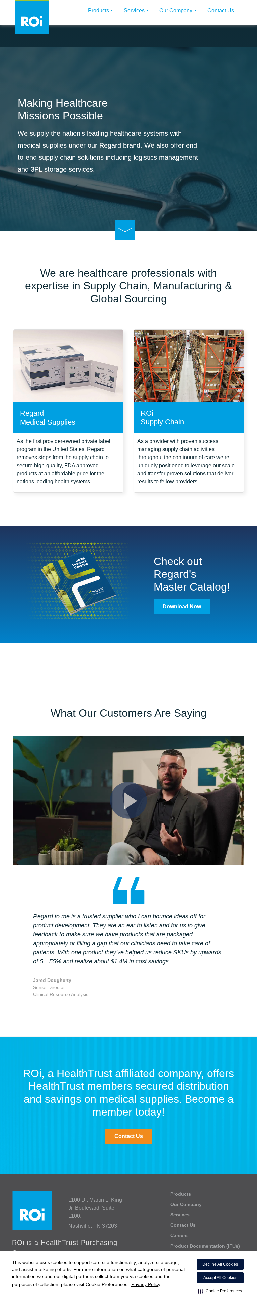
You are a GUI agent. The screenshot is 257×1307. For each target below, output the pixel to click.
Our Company (175, 10)
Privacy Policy (145, 1284)
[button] (220, 1291)
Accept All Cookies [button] (220, 1277)
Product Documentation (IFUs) (205, 1246)
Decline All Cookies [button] (220, 1264)
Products (98, 10)
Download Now (182, 606)
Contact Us (220, 10)
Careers (179, 1235)
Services (134, 10)
